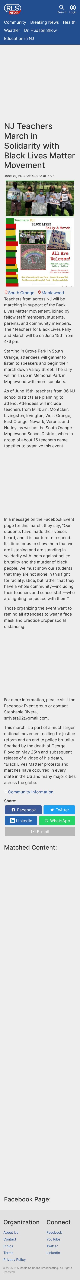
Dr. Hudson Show (40, 30)
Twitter (62, 809)
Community (15, 22)
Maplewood (53, 292)
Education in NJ (19, 38)
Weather (12, 30)
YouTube (53, 1239)
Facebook (26, 809)
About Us (10, 1232)
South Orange (21, 292)
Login (73, 12)
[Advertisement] (40, 85)
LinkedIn (23, 820)
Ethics (8, 1246)
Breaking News (44, 22)
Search (62, 12)
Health (69, 22)
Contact (9, 1239)
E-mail (42, 831)
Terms (8, 1253)
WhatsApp (59, 820)
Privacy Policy (14, 1260)
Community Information (30, 792)
